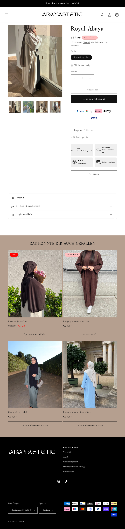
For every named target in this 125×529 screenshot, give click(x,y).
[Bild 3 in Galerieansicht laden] (42, 107)
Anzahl (74, 72)
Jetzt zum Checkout (94, 99)
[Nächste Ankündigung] (118, 3)
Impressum (68, 472)
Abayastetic (20, 521)
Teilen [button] (96, 174)
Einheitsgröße (83, 57)
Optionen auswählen (35, 334)
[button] (6, 15)
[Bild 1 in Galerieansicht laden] (15, 107)
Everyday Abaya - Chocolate (76, 321)
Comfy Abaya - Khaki (18, 412)
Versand (86, 42)
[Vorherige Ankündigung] (6, 3)
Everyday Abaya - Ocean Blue (76, 412)
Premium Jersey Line (17, 321)
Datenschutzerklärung (74, 467)
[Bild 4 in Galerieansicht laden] (55, 107)
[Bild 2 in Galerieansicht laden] (28, 107)
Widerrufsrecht (70, 462)
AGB (65, 457)
